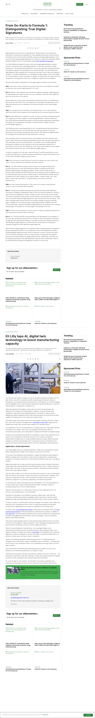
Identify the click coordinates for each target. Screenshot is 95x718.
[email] (38, 48)
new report (36, 532)
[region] (47, 715)
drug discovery (10, 513)
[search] (9, 4)
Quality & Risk (69, 13)
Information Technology (47, 13)
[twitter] (33, 48)
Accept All (88, 715)
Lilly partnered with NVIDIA (24, 509)
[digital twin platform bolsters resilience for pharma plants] (13, 570)
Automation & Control (12, 21)
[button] (7, 4)
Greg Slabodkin (10, 353)
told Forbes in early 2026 (40, 422)
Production (25, 13)
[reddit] (35, 48)
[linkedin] (30, 48)
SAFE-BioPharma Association (45, 61)
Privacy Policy (45, 714)
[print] (59, 48)
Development (34, 13)
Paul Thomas (9, 43)
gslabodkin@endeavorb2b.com (20, 597)
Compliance (60, 13)
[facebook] (28, 48)
